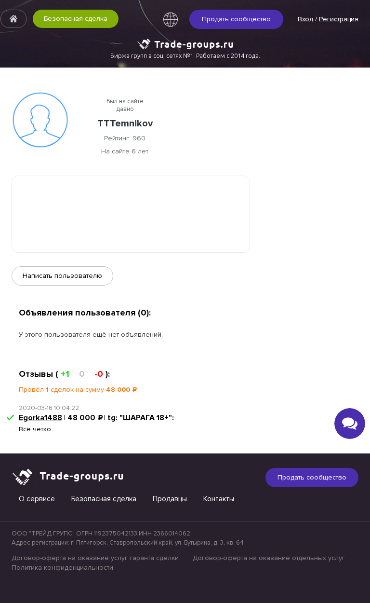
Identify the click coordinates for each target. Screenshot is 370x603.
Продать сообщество (236, 19)
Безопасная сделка (75, 18)
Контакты (218, 498)
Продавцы (170, 498)
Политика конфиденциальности (62, 567)
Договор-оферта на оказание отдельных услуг (269, 558)
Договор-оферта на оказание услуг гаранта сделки (95, 558)
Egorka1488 (40, 418)
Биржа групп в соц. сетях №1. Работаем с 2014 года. (185, 55)
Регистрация (338, 19)
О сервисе (37, 498)
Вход (305, 19)
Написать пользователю (62, 276)
